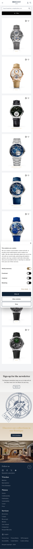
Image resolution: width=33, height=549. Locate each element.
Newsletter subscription (8, 473)
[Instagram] (3, 470)
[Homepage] (16, 2)
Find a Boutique (6, 485)
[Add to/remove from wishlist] (28, 21)
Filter (17, 13)
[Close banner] (30, 243)
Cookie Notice (14, 541)
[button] (26, 21)
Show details (24, 289)
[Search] (29, 8)
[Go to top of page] (29, 467)
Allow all (16, 294)
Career (4, 504)
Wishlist (4, 522)
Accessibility (5, 541)
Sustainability (5, 501)
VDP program (24, 538)
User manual (5, 524)
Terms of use (5, 538)
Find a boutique (16, 435)
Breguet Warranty (7, 530)
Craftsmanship (6, 496)
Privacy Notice (15, 538)
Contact (4, 516)
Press (3, 506)
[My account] (27, 2)
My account (5, 519)
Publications (5, 498)
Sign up (16, 387)
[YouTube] (16, 470)
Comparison (5, 527)
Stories (4, 493)
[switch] (29, 273)
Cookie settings (24, 541)
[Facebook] (7, 470)
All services (5, 514)
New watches (5, 483)
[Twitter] (11, 470)
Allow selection (16, 299)
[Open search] (30, 2)
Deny (16, 304)
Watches (4, 480)
